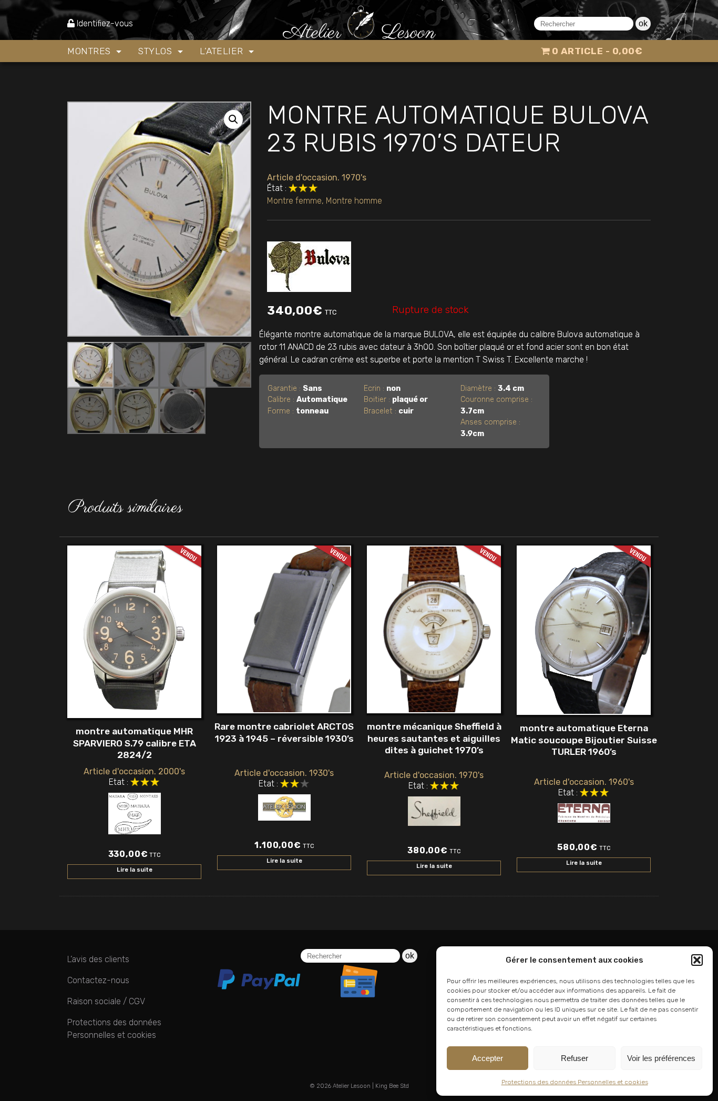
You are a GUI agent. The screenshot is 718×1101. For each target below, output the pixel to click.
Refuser (574, 1058)
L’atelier (223, 51)
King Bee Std (392, 1086)
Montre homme (354, 201)
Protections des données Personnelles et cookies (574, 1082)
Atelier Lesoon (352, 1086)
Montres (90, 51)
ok (643, 23)
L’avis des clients (98, 959)
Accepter (487, 1058)
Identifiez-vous (105, 23)
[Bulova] (309, 264)
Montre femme (294, 201)
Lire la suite (134, 869)
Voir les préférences (661, 1058)
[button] (697, 960)
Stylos (156, 51)
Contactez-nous (98, 980)
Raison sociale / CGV (106, 1001)
